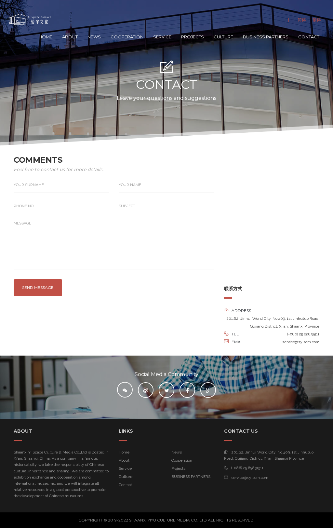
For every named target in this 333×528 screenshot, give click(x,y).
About (70, 36)
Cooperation (127, 36)
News (94, 36)
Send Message (38, 287)
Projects (192, 36)
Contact (308, 36)
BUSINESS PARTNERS (265, 36)
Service (162, 36)
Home (45, 36)
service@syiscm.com (249, 477)
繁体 (317, 19)
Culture (223, 36)
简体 (302, 19)
